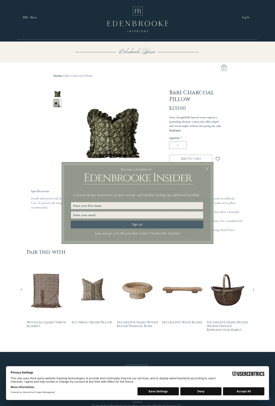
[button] (207, 169)
